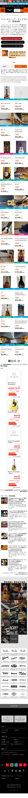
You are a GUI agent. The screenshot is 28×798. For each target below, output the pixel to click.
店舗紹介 (16, 739)
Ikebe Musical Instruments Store (9, 752)
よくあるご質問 (4, 730)
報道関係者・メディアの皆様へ (7, 744)
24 (18, 360)
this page (19, 81)
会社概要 (3, 739)
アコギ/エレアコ (12, 393)
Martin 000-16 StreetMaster (12, 383)
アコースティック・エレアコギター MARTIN (12, 42)
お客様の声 (3, 732)
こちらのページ (23, 72)
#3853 (19, 475)
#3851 (19, 444)
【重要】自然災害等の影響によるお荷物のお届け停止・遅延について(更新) (14, 6)
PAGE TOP (15, 706)
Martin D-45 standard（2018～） (14, 472)
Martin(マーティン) (12, 394)
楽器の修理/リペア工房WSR (18, 754)
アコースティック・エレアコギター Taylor (12, 46)
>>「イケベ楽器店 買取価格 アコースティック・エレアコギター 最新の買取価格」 (14, 490)
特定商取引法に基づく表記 (7, 775)
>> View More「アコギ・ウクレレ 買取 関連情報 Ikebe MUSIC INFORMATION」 (15, 573)
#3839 (19, 413)
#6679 (19, 386)
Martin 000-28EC (12, 412)
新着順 (4, 66)
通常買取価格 (14, 389)
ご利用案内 (16, 730)
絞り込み (20, 66)
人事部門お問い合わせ (18, 744)
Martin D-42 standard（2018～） (14, 441)
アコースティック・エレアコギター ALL (11, 38)
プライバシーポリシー (19, 775)
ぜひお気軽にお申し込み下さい (17, 34)
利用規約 (3, 778)
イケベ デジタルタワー (6, 754)
